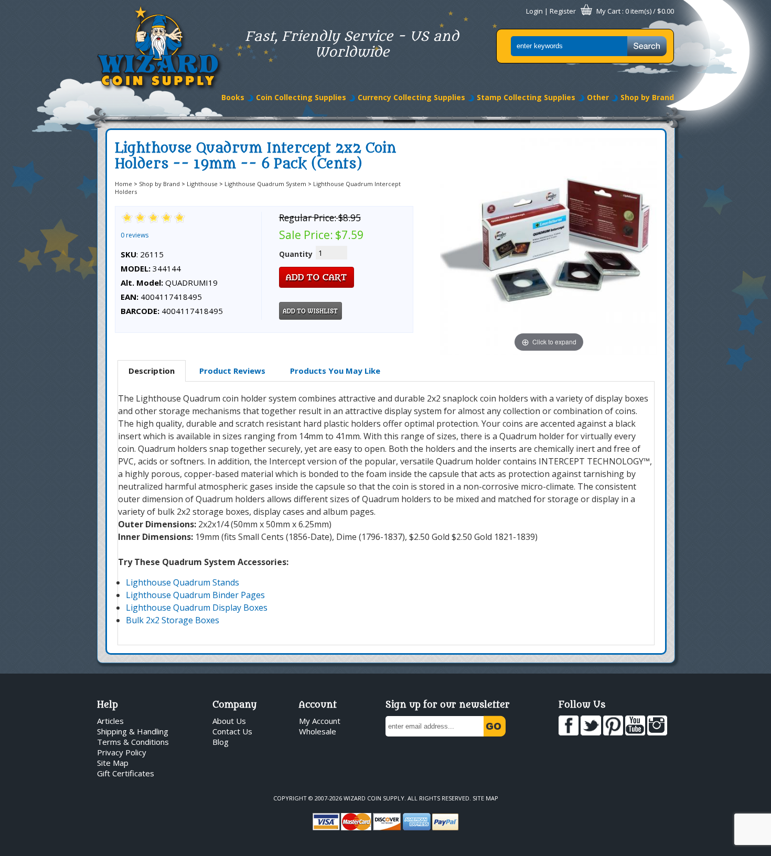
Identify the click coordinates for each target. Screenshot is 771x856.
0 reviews (134, 235)
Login (534, 11)
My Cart (608, 11)
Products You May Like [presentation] (335, 370)
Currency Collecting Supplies (411, 97)
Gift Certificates (125, 773)
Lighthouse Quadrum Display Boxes (196, 607)
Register (563, 11)
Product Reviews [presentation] (232, 370)
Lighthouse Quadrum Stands (182, 582)
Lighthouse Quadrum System (265, 184)
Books (232, 97)
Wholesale (317, 731)
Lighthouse (202, 184)
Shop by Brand (647, 97)
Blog (220, 741)
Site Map (112, 762)
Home (123, 184)
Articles (110, 721)
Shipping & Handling (132, 731)
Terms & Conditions (133, 741)
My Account (319, 721)
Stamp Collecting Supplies (526, 97)
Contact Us (232, 731)
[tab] (151, 371)
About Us (229, 721)
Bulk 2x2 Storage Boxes (172, 620)
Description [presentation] (151, 370)
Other (598, 97)
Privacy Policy (121, 752)
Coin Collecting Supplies (301, 97)
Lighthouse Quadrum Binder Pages (195, 595)
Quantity (296, 254)
